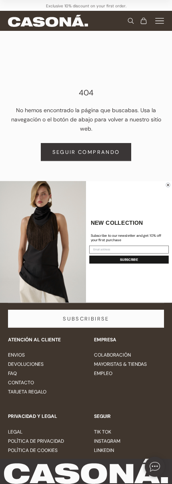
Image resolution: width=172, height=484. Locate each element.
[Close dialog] (168, 185)
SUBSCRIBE (129, 260)
